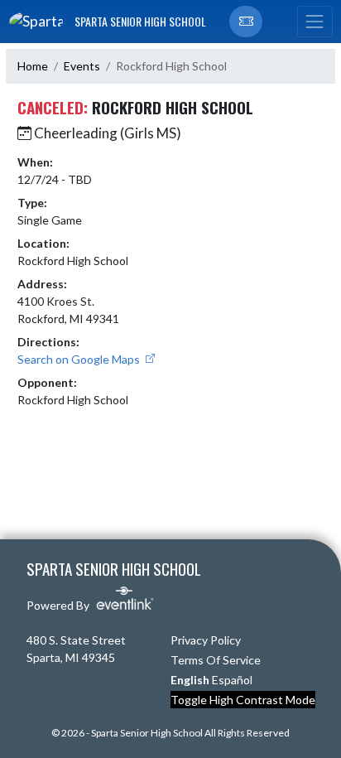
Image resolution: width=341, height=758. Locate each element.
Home (32, 66)
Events (82, 66)
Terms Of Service (215, 660)
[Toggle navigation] (314, 21)
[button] (245, 21)
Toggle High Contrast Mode (242, 700)
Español (232, 680)
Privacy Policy (205, 640)
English (189, 680)
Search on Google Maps (79, 359)
